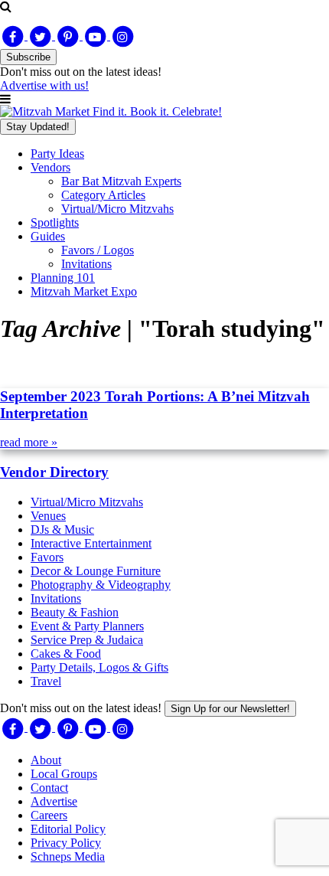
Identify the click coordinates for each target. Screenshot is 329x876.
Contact (49, 787)
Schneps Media (68, 856)
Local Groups (64, 773)
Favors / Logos (97, 250)
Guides (48, 236)
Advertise (54, 801)
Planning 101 (63, 277)
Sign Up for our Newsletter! (230, 708)
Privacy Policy (66, 842)
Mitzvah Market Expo (84, 291)
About (46, 759)
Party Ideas (57, 153)
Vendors (50, 167)
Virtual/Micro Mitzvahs (117, 208)
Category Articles (103, 194)
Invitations (86, 263)
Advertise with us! (44, 85)
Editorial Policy (68, 828)
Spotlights (55, 222)
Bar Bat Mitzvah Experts (121, 181)
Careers (49, 815)
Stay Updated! (38, 126)
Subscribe (28, 57)
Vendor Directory (54, 472)
